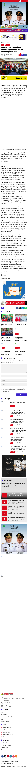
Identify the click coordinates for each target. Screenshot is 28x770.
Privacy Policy (4, 747)
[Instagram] (13, 756)
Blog (2, 719)
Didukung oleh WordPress (8, 766)
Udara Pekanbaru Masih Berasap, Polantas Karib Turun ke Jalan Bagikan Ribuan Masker (20, 339)
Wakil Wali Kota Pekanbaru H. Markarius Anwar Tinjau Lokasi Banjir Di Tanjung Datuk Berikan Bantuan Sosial (16, 507)
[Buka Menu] (23, 27)
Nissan (4, 737)
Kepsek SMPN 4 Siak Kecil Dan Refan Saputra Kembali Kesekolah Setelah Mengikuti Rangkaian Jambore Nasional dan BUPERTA (20, 353)
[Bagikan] (25, 55)
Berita (3, 44)
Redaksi (3, 750)
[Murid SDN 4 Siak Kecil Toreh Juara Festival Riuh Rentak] (7, 318)
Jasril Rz (3, 54)
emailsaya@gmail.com (10, 706)
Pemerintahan (5, 721)
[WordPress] (10, 756)
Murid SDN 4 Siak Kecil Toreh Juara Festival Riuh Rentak (7, 324)
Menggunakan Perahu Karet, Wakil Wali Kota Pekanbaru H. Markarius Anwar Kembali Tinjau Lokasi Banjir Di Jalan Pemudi (16, 512)
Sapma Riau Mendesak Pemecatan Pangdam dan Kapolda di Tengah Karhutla (21, 324)
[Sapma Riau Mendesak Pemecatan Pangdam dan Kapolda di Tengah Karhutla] (21, 318)
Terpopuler (7, 44)
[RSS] (16, 756)
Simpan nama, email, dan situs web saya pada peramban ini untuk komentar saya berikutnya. (14, 389)
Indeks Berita (4, 743)
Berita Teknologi (7, 727)
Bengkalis (4, 319)
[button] (21, 27)
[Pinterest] (8, 756)
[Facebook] (17, 308)
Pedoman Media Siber (7, 745)
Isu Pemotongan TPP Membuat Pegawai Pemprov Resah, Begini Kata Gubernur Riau (16, 518)
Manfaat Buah (6, 732)
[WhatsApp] (25, 308)
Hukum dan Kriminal (6, 717)
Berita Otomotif (7, 730)
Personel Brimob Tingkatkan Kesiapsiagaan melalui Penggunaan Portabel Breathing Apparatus (6, 353)
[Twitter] (19, 308)
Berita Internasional (8, 734)
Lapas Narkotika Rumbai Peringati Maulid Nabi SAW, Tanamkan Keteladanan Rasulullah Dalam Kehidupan (6, 339)
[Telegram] (22, 308)
